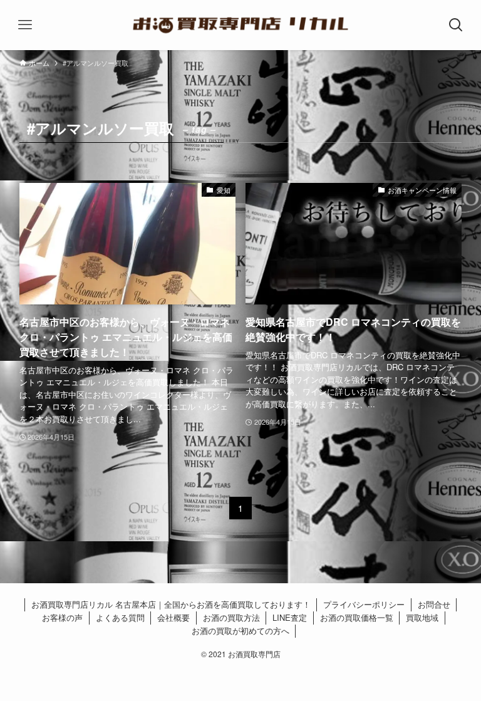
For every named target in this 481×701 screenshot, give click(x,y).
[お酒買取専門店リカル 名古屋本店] (241, 25)
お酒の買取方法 (231, 617)
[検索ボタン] (456, 25)
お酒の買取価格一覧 (356, 617)
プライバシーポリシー (364, 604)
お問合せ (434, 604)
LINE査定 (289, 617)
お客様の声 (62, 617)
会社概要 (173, 617)
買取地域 (422, 617)
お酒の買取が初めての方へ (240, 630)
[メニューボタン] (25, 25)
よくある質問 (120, 617)
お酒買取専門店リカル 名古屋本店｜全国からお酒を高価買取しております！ (171, 604)
